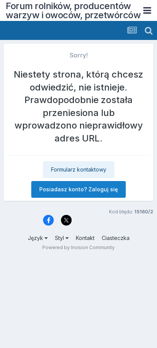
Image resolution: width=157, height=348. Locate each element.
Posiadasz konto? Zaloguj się (78, 189)
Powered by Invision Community (78, 247)
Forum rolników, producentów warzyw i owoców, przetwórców (73, 10)
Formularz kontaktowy (78, 169)
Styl (60, 238)
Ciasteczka (116, 238)
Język (36, 238)
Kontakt (85, 238)
